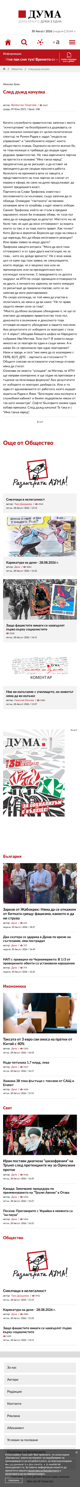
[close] (76, 1452)
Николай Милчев (24, 700)
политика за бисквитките (43, 1470)
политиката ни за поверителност (25, 1474)
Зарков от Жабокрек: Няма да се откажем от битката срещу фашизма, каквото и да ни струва (39, 914)
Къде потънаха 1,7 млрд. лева (26, 1062)
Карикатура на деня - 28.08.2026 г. (32, 562)
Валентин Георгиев (24, 105)
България (12, 857)
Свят (7, 1108)
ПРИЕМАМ (13, 1481)
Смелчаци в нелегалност (25, 499)
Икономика (14, 986)
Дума (17, 567)
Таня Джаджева (23, 504)
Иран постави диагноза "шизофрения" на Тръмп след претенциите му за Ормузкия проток (39, 1165)
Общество (16, 69)
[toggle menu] (72, 42)
